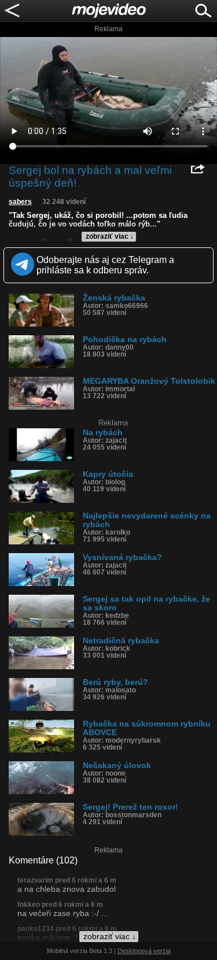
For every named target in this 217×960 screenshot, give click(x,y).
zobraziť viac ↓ (110, 236)
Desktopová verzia (144, 950)
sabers (20, 201)
